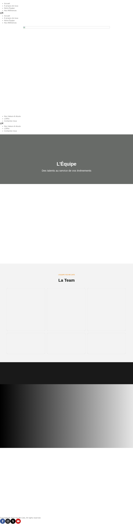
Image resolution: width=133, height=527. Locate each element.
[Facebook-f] (2, 521)
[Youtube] (18, 521)
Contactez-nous (10, 121)
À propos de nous (11, 6)
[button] (66, 13)
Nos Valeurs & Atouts (12, 116)
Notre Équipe (9, 8)
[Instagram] (7, 521)
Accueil (7, 3)
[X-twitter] (13, 521)
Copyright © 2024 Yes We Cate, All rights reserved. (20, 518)
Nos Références (10, 10)
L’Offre (6, 119)
